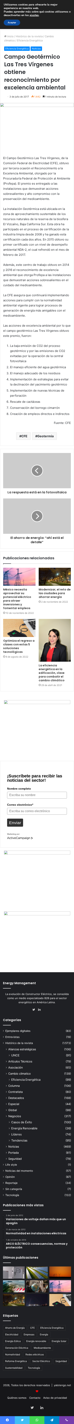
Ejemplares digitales (17, 1030)
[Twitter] (34, 1009)
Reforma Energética (16, 1361)
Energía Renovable (24, 1128)
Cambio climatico (19, 1073)
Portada (13, 1152)
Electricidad (11, 1334)
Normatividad (12, 1354)
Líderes (16, 1134)
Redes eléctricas (34, 1354)
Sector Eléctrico (41, 1361)
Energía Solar (59, 1341)
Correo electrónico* (20, 804)
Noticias (36, 48)
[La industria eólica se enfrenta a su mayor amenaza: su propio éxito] (60, 1272)
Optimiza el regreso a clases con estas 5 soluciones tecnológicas (19, 646)
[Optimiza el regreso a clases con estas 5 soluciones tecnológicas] (19, 628)
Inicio (10, 36)
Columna (14, 1085)
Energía (44, 1334)
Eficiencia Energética (30, 40)
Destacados (16, 1098)
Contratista (15, 1091)
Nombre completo (19, 788)
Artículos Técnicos (20, 1061)
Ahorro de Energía (15, 1327)
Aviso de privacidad (55, 1397)
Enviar (15, 822)
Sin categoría (13, 1189)
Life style (11, 1164)
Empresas (29, 1334)
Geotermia (45, 436)
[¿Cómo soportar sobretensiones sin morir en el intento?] (37, 1300)
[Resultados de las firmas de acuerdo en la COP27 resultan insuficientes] (37, 1286)
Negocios (14, 1116)
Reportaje (11, 1182)
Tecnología (12, 1195)
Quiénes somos (16, 1397)
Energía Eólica (13, 1341)
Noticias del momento (19, 1170)
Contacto (34, 1397)
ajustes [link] (34, 15)
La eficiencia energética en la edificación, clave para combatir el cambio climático (52, 672)
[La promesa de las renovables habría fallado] (37, 1272)
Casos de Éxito (21, 1122)
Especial (13, 1104)
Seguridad (15, 1158)
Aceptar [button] (12, 22)
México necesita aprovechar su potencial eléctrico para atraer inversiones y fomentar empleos (17, 599)
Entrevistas (12, 1037)
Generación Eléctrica (16, 1347)
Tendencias (19, 1140)
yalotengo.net (62, 1385)
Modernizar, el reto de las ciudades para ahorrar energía (55, 593)
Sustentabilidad (13, 1367)
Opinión (10, 1176)
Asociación (15, 1067)
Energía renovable (36, 1341)
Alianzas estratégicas (22, 1049)
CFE (24, 436)
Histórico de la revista (29, 36)
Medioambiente (42, 1347)
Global (12, 1110)
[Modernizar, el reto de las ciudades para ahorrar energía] (55, 577)
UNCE (15, 1055)
